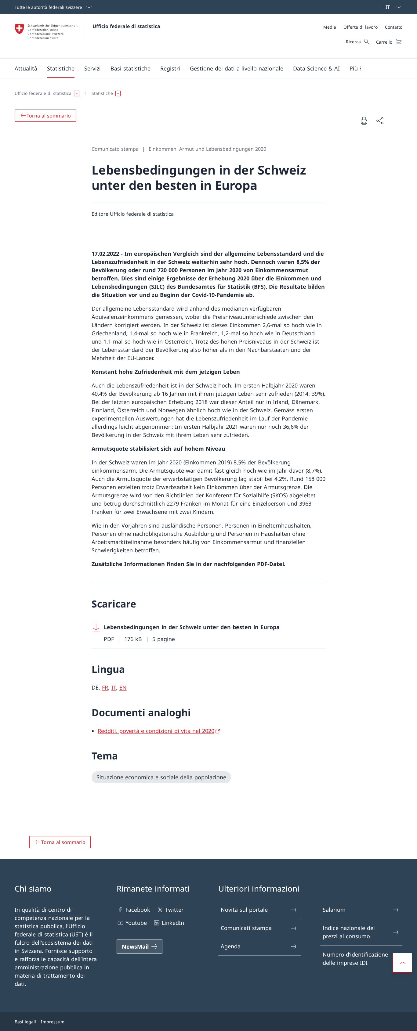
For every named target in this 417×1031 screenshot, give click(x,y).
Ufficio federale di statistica (126, 26)
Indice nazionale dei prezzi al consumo (349, 932)
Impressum (52, 1022)
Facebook (137, 909)
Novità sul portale (244, 909)
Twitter (174, 909)
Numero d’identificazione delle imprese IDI (355, 958)
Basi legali (25, 1022)
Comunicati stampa (246, 928)
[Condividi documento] (380, 120)
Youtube (136, 922)
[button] (26, 68)
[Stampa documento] (364, 120)
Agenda (231, 946)
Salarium (334, 909)
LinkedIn (173, 922)
